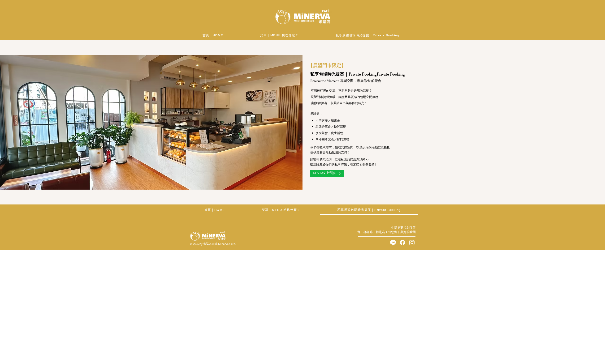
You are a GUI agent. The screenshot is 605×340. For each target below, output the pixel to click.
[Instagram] (411, 242)
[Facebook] (402, 242)
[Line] (393, 242)
